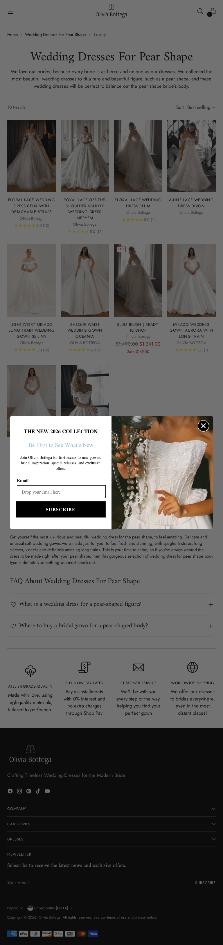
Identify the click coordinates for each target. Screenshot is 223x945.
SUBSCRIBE (60, 509)
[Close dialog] (203, 426)
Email (22, 480)
